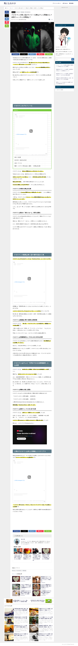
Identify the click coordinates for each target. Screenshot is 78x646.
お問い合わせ (65, 3)
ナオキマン (28, 12)
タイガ (52, 19)
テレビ (18, 12)
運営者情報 (71, 3)
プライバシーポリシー (57, 3)
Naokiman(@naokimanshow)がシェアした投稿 (25, 154)
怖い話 (23, 12)
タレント (14, 573)
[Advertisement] (32, 93)
